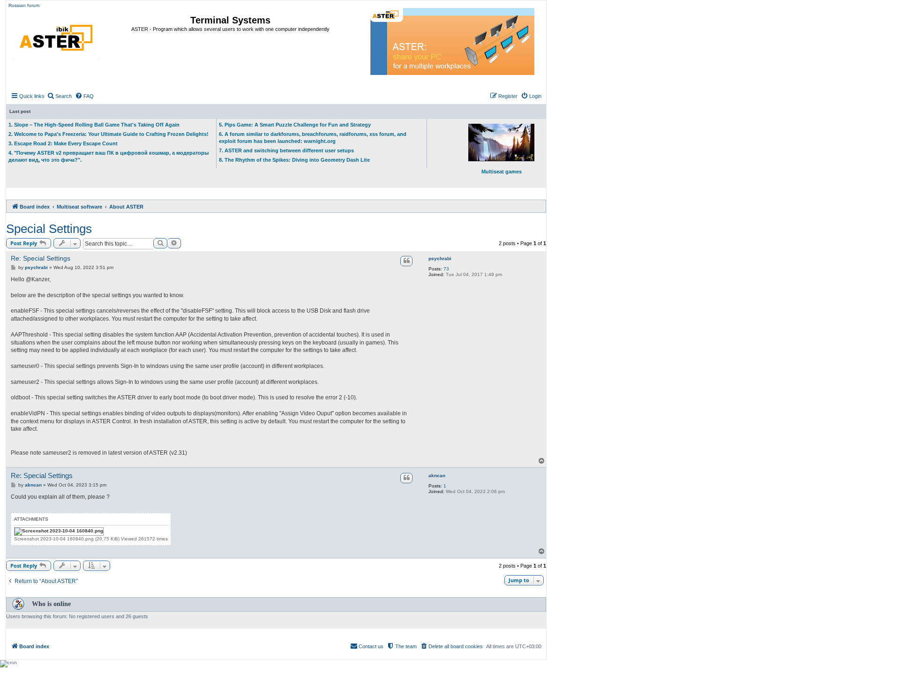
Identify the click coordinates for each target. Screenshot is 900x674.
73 (446, 268)
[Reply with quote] (406, 261)
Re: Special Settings (40, 258)
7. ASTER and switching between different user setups (286, 150)
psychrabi (439, 258)
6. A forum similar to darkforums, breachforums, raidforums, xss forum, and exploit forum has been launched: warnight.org (312, 137)
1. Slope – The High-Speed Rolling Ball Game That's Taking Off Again (94, 124)
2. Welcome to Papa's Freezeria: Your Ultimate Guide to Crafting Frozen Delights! (108, 134)
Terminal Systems (230, 20)
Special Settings (49, 228)
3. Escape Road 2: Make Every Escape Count (63, 143)
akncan (436, 475)
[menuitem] (59, 96)
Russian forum (23, 5)
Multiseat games (501, 171)
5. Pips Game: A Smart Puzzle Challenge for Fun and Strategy (295, 124)
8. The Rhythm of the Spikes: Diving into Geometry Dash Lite (294, 160)
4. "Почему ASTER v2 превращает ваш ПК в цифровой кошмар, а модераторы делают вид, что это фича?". (108, 156)
